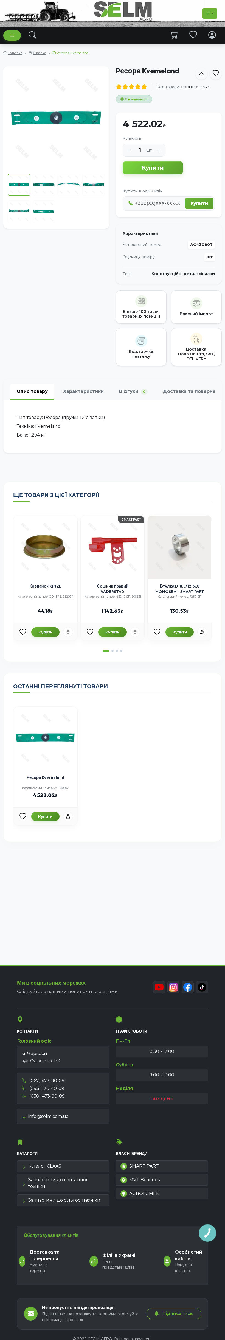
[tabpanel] (112, 426)
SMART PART (144, 1166)
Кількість (132, 138)
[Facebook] (188, 987)
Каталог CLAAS (44, 1166)
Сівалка (39, 53)
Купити (153, 167)
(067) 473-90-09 (46, 1080)
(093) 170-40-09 (46, 1088)
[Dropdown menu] (210, 13)
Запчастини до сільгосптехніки (64, 1200)
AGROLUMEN (144, 1193)
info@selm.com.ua (48, 1116)
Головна (15, 53)
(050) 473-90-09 (46, 1096)
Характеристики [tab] (83, 391)
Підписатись (177, 1313)
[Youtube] (159, 987)
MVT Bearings (144, 1179)
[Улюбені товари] (193, 35)
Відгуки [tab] (132, 391)
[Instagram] (173, 987)
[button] (106, 651)
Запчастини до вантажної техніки (57, 1183)
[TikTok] (202, 987)
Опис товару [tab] (32, 391)
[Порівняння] (68, 632)
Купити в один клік (142, 191)
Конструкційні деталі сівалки (183, 274)
